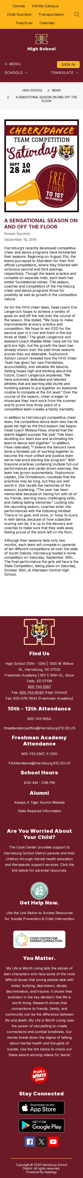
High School (32, 90)
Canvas (19, 6)
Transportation (51, 14)
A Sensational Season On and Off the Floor (46, 99)
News (56, 90)
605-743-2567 (39, 687)
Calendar (47, 23)
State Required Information (39, 811)
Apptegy (51, 1172)
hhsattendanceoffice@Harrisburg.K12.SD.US (39, 728)
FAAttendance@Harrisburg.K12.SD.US (39, 763)
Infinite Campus (45, 6)
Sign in (68, 64)
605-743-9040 (32, 692)
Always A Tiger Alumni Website (39, 802)
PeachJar (24, 23)
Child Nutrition (19, 14)
